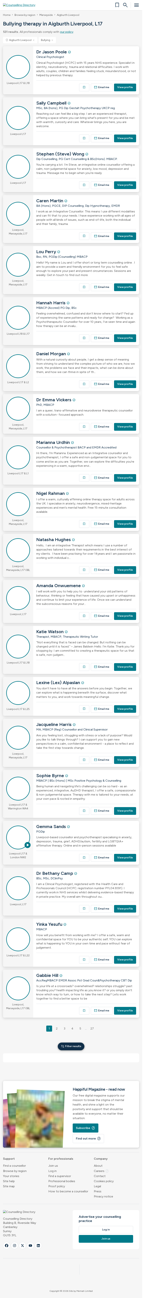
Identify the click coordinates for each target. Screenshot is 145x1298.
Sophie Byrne (50, 775)
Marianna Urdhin (53, 442)
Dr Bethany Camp (55, 873)
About (98, 1165)
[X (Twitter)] (22, 1245)
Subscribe (85, 1128)
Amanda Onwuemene (59, 585)
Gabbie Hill (47, 975)
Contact (100, 1176)
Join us (53, 1165)
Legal (97, 1186)
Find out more (88, 1138)
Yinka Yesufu (49, 924)
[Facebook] (6, 1245)
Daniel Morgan (51, 353)
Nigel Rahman (51, 493)
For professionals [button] (60, 1158)
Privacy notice (103, 1196)
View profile (125, 87)
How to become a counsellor (68, 1191)
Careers (101, 1171)
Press (97, 1191)
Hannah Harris (51, 302)
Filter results (71, 1046)
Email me (102, 87)
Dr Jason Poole (52, 52)
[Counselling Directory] (21, 5)
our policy (66, 32)
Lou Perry (46, 251)
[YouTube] (30, 1245)
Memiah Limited (84, 1291)
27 (92, 1028)
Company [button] (101, 1158)
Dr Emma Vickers (54, 399)
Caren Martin (50, 200)
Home (6, 15)
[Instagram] (14, 1245)
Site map (9, 1186)
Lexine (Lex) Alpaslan (58, 682)
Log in (52, 1171)
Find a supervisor (59, 1176)
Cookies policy (104, 1181)
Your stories (11, 1176)
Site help (9, 1181)
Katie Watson (50, 631)
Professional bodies (61, 1181)
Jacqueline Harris (54, 724)
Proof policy (56, 1186)
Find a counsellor (14, 1165)
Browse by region (25, 15)
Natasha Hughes (54, 539)
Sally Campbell (52, 103)
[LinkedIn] (38, 1245)
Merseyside (46, 15)
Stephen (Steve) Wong (60, 154)
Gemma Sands (51, 826)
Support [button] (9, 1158)
